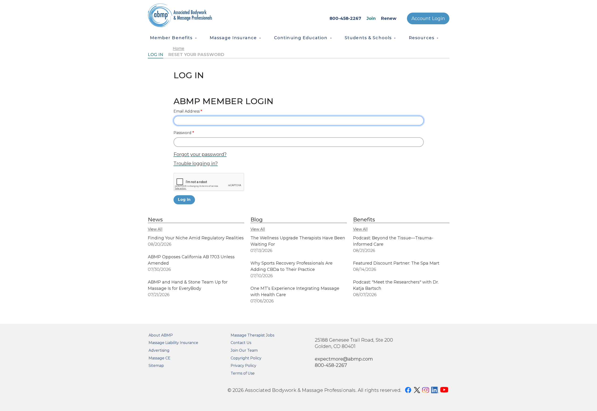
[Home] (200, 15)
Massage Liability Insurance (173, 342)
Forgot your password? (200, 154)
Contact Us (241, 342)
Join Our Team (244, 350)
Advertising (159, 350)
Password (182, 133)
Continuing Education (301, 37)
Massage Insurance (233, 37)
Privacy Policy (243, 365)
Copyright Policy (246, 358)
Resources (421, 37)
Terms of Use (243, 373)
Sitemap (156, 365)
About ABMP (161, 335)
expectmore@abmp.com (344, 359)
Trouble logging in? (196, 163)
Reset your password (196, 54)
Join (371, 18)
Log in (155, 54)
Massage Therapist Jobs (252, 335)
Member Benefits (171, 37)
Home (178, 48)
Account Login (428, 18)
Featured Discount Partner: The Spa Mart (396, 263)
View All (155, 229)
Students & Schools (368, 37)
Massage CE (159, 358)
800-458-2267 (345, 18)
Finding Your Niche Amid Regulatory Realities (196, 238)
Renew (388, 18)
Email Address (187, 111)
